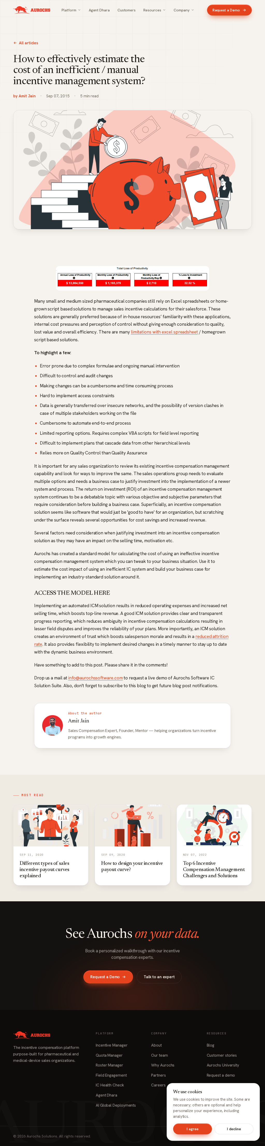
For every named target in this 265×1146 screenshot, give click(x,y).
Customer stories (222, 1055)
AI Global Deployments (116, 1105)
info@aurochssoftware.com (95, 678)
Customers (126, 10)
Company (182, 10)
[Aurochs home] (31, 10)
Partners (158, 1075)
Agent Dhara (99, 10)
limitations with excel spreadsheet (164, 332)
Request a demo (221, 1075)
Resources (152, 10)
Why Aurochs (162, 1065)
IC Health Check (110, 1085)
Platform (69, 10)
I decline (234, 1129)
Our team (159, 1055)
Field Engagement (111, 1075)
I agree (192, 1129)
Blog (211, 1045)
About (156, 1045)
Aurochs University (223, 1065)
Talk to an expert (159, 977)
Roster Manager (109, 1065)
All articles (28, 43)
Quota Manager (109, 1055)
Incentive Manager (112, 1045)
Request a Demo (226, 10)
